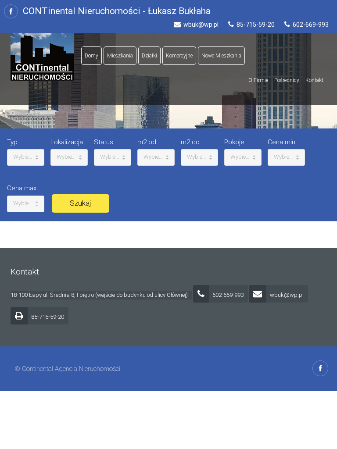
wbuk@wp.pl (286, 295)
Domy (91, 56)
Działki (149, 56)
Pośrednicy (286, 80)
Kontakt (314, 80)
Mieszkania (120, 56)
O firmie (258, 80)
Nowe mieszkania (221, 56)
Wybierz (23, 156)
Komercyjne (179, 56)
